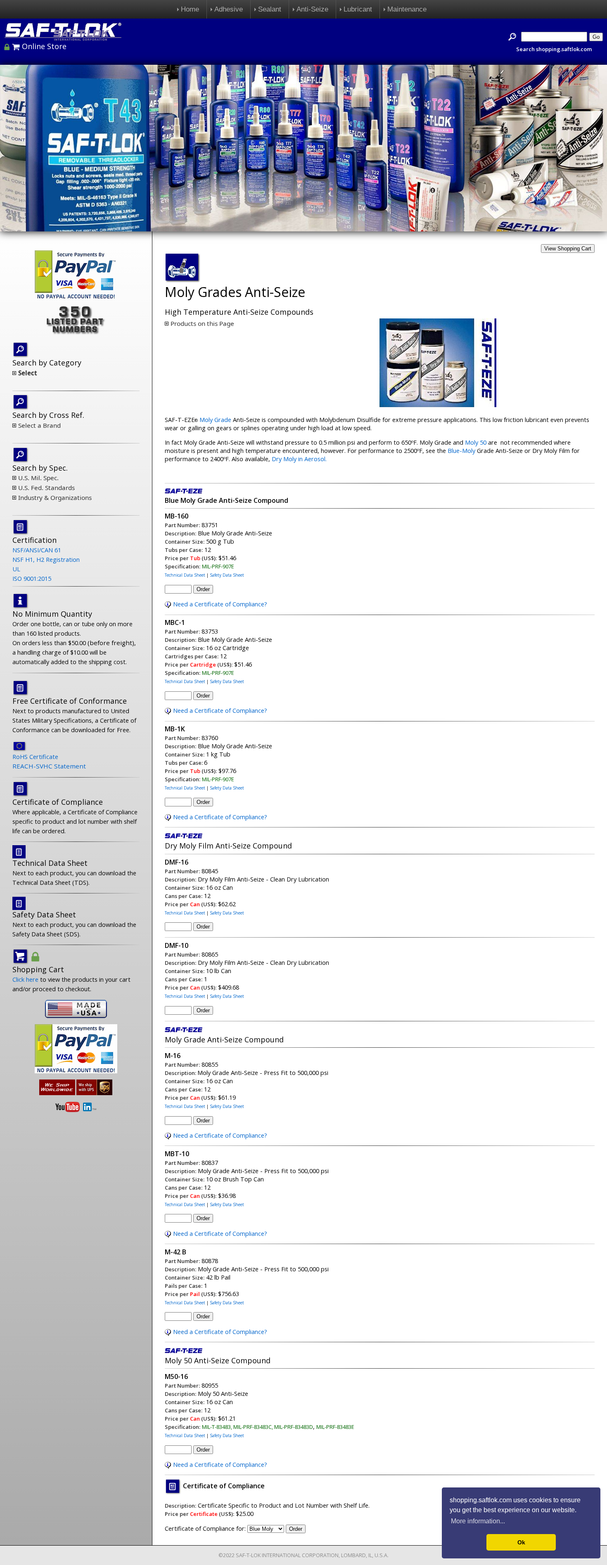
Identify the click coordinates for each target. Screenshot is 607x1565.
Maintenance (407, 9)
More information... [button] (478, 1521)
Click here (25, 979)
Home (190, 9)
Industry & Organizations (55, 497)
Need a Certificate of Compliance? (220, 604)
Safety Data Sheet (227, 575)
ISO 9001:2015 (31, 578)
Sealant (269, 9)
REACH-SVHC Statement (49, 766)
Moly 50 (475, 442)
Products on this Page (202, 323)
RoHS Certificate (35, 756)
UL (16, 569)
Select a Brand (39, 425)
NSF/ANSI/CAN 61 (36, 550)
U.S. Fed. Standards (46, 487)
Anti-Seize (312, 9)
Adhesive (228, 9)
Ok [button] (521, 1542)
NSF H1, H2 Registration (46, 559)
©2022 (226, 1555)
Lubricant (358, 9)
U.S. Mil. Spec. (38, 478)
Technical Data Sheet (185, 575)
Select (27, 373)
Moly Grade (215, 419)
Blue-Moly (460, 450)
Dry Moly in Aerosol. (299, 459)
